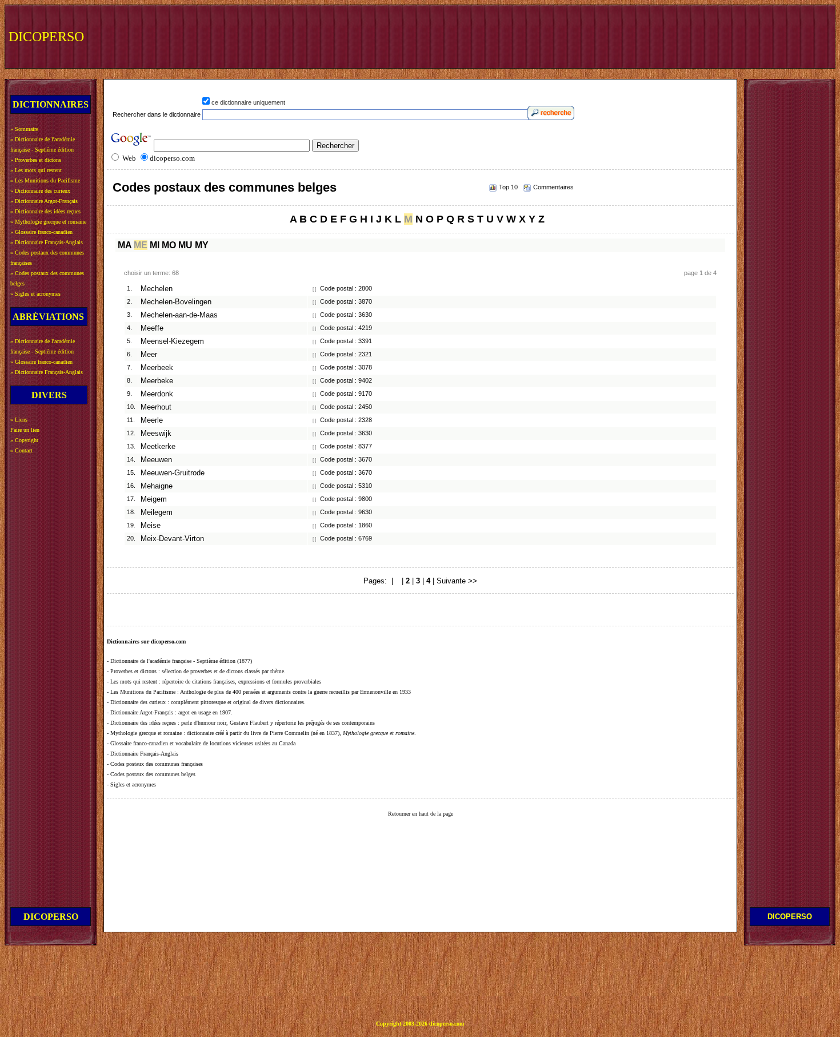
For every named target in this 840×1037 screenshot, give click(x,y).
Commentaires (553, 187)
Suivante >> (457, 581)
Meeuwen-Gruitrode (173, 473)
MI (154, 245)
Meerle (152, 420)
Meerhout (156, 407)
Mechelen (157, 289)
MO (169, 245)
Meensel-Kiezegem (172, 341)
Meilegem (157, 512)
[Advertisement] (621, 35)
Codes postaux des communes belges (225, 187)
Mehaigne (157, 486)
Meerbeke (157, 381)
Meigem (154, 499)
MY (202, 245)
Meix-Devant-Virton (172, 539)
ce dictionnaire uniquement (248, 102)
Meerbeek (157, 368)
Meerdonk (157, 394)
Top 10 (508, 187)
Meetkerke (158, 447)
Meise (151, 526)
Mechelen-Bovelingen (176, 302)
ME (140, 245)
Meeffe (152, 328)
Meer (149, 355)
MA (124, 245)
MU (185, 245)
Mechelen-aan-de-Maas (179, 315)
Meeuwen (156, 460)
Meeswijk (156, 434)
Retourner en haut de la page (420, 813)
